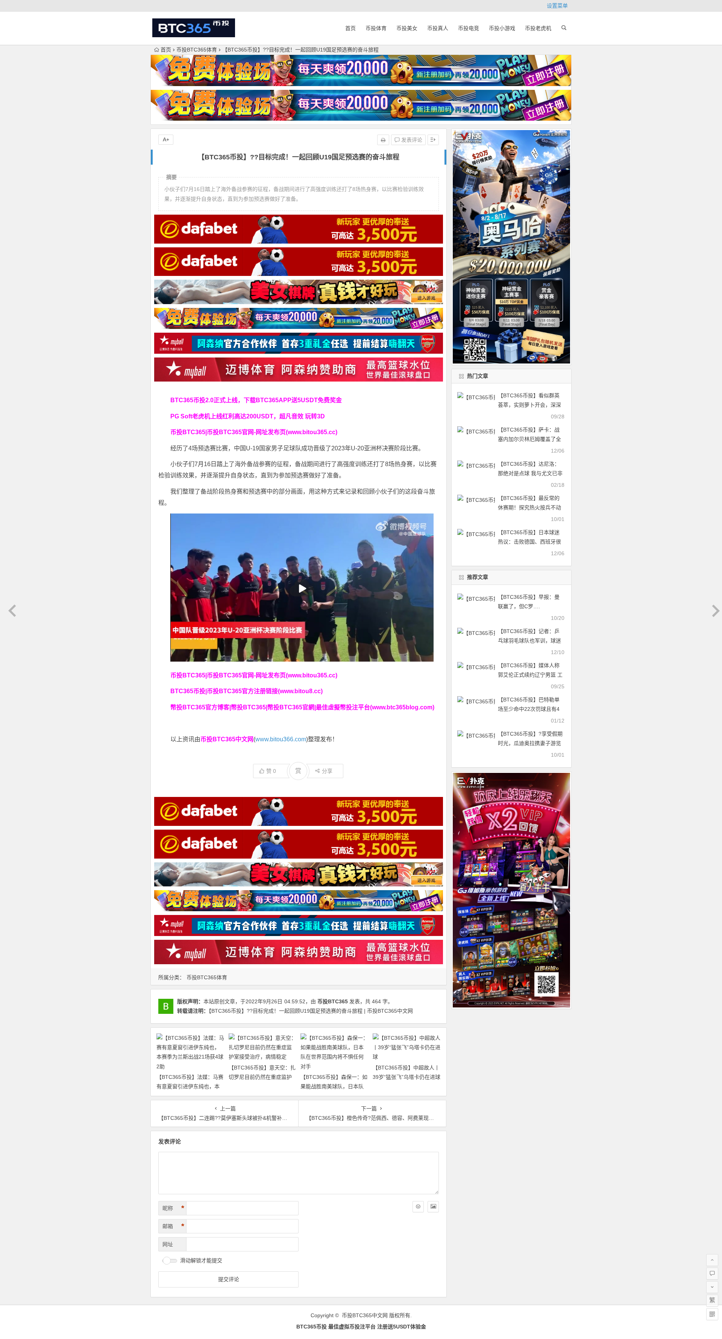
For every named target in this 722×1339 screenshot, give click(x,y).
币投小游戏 (502, 28)
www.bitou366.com (280, 739)
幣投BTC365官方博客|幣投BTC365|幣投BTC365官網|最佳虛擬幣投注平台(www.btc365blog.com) (302, 707)
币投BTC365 (332, 1001)
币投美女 (406, 28)
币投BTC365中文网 (365, 1315)
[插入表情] (418, 1206)
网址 (167, 1244)
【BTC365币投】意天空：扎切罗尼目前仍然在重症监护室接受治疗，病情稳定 (262, 1077)
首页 (350, 28)
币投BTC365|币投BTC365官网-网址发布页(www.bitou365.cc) (253, 432)
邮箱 (173, 1226)
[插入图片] (433, 1206)
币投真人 (437, 28)
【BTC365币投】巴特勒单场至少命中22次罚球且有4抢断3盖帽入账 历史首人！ (529, 709)
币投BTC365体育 (196, 50)
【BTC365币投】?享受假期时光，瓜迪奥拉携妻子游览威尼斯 (530, 743)
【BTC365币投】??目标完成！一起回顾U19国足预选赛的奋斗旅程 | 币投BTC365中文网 (311, 1011)
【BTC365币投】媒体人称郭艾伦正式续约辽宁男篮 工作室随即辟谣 (530, 674)
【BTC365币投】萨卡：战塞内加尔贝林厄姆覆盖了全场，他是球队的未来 (529, 439)
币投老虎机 (538, 28)
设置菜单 (557, 6)
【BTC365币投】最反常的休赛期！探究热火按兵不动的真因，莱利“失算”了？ (529, 507)
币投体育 (376, 28)
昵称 (173, 1208)
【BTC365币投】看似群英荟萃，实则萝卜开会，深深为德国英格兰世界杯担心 (529, 404)
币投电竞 (468, 28)
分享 (327, 771)
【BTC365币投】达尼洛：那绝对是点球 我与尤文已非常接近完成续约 (530, 473)
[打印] (383, 140)
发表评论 (411, 140)
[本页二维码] (712, 1314)
